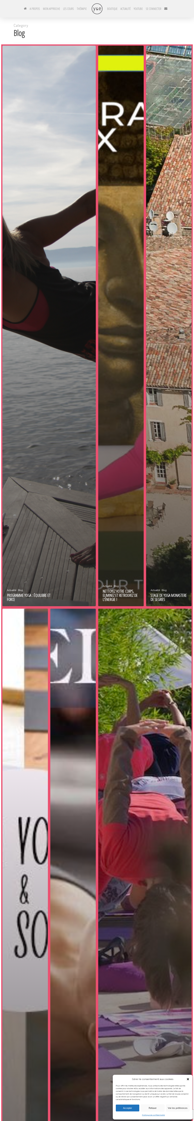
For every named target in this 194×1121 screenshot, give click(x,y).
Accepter (127, 1108)
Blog (20, 590)
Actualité (11, 590)
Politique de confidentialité (153, 1115)
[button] (187, 1079)
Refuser (153, 1108)
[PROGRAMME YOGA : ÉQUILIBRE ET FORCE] (49, 326)
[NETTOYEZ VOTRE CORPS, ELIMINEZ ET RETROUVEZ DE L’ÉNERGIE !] (121, 326)
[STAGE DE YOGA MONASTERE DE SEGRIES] (169, 326)
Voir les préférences (177, 1108)
